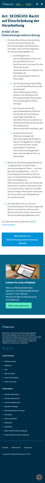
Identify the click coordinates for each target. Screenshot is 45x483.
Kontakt (5, 447)
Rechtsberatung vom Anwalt (14, 410)
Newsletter (8, 427)
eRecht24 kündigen (11, 406)
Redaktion (8, 365)
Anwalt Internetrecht (12, 398)
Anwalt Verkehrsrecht (12, 402)
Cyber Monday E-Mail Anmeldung (16, 435)
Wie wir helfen (9, 373)
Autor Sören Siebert (11, 378)
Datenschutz (16, 447)
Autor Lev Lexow (10, 382)
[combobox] (38, 4)
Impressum (28, 447)
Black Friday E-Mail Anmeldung (15, 431)
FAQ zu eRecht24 (10, 419)
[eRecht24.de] (17, 4)
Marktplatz (8, 415)
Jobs (6, 369)
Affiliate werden (10, 361)
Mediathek (8, 423)
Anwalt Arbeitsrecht (11, 394)
